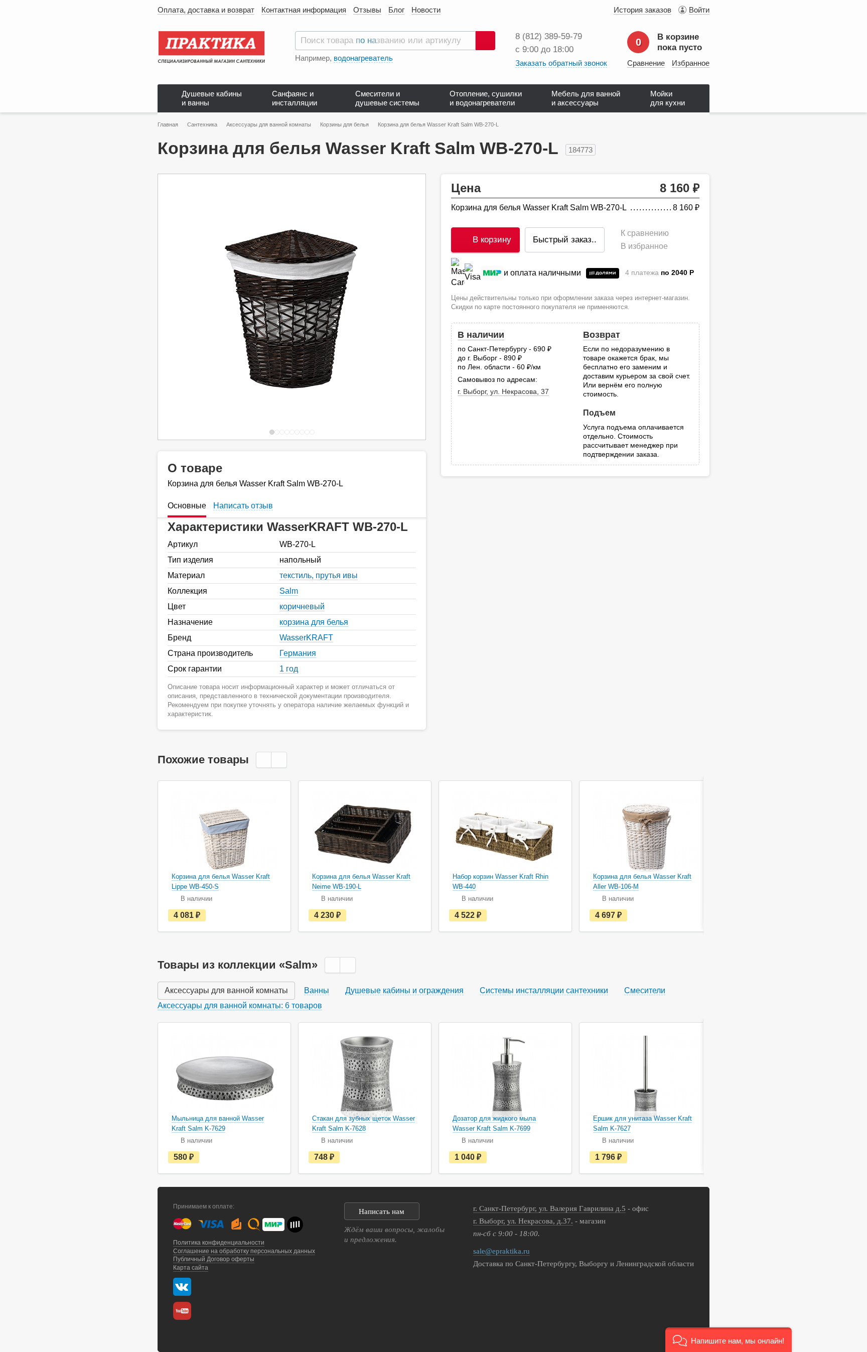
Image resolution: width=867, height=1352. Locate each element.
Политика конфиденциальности (218, 1242)
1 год (288, 668)
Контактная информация (303, 10)
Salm (288, 591)
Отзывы (367, 10)
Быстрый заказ (565, 239)
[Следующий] (407, 307)
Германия (297, 653)
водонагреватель (363, 58)
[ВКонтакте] (182, 1287)
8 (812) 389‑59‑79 (548, 36)
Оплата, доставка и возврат (206, 10)
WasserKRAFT (306, 637)
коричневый (302, 606)
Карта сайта (190, 1267)
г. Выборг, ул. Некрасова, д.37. (523, 1221)
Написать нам (381, 1211)
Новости (426, 10)
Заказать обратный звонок (561, 63)
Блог (396, 10)
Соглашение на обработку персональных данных (244, 1251)
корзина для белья (313, 622)
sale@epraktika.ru (501, 1251)
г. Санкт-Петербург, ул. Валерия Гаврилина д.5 (549, 1208)
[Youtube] (184, 1311)
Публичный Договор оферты (213, 1259)
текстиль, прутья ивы (318, 575)
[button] (728, 1339)
